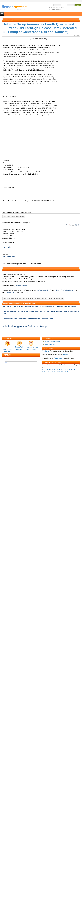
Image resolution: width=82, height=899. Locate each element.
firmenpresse (15, 7)
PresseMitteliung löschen (12, 298)
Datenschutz (10, 292)
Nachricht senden (21, 285)
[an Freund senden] (73, 225)
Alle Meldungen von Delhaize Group (25, 326)
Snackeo (66, 354)
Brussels (7, 247)
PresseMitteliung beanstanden (52, 298)
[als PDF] (70, 225)
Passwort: (64, 5)
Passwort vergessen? (56, 9)
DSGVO (26, 292)
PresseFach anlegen (19, 347)
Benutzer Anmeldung (52, 341)
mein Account (50, 344)
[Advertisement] (34, 137)
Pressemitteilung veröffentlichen (31, 347)
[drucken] (66, 225)
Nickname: (50, 5)
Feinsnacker (58, 358)
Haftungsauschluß (43, 290)
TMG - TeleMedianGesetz (64, 290)
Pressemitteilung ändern (31, 298)
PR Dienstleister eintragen (7, 347)
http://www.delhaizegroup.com (14, 216)
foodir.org (45, 351)
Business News (10, 257)
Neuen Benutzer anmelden (57, 7)
